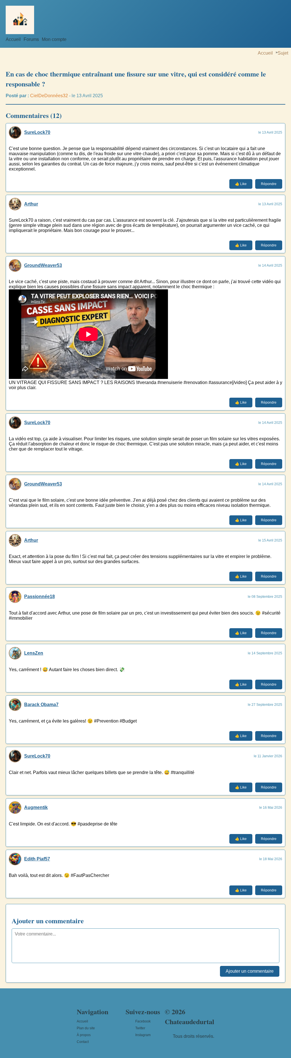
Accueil (13, 39)
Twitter (140, 1028)
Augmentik (36, 807)
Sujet (283, 53)
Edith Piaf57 (37, 858)
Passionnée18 (39, 596)
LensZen (33, 653)
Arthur (31, 204)
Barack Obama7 (41, 704)
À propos (84, 1035)
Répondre (269, 184)
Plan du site (86, 1028)
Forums (31, 39)
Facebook (143, 1021)
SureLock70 (37, 132)
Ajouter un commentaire (250, 971)
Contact (83, 1042)
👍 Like (241, 184)
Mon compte (54, 39)
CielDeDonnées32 (49, 95)
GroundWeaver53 (43, 265)
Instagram (143, 1035)
